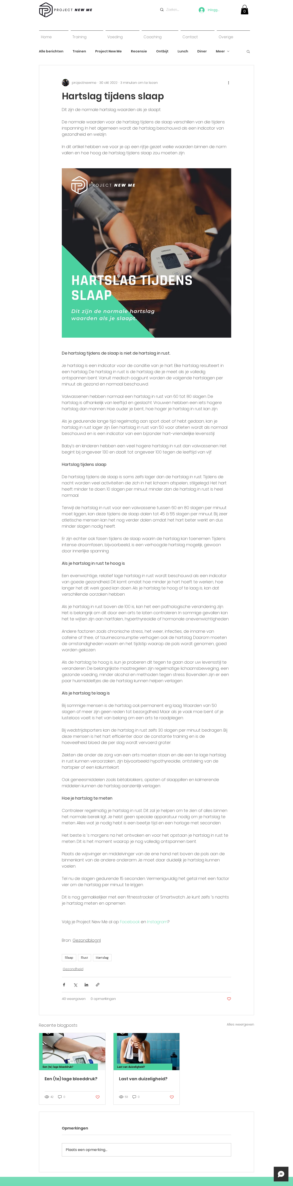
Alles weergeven (240, 1024)
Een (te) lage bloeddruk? (71, 1079)
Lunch (183, 51)
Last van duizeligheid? (143, 1079)
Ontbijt (162, 51)
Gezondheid (73, 969)
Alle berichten (51, 51)
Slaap (69, 957)
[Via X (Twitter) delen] (75, 984)
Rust (84, 957)
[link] (245, 9)
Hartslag (102, 957)
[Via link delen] (97, 984)
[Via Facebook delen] (64, 984)
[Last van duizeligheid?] (147, 1051)
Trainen (79, 51)
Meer (220, 51)
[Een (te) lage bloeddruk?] (72, 1051)
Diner (202, 51)
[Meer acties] (228, 82)
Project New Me (108, 51)
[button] (248, 51)
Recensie (139, 51)
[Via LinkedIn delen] (86, 984)
